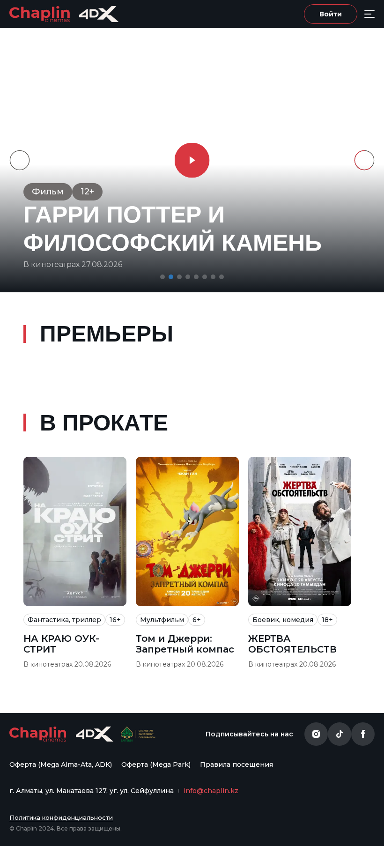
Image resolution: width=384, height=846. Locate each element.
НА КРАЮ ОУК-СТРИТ (61, 644)
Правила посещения (236, 764)
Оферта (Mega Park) (156, 764)
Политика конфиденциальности (61, 817)
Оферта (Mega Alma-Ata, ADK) (60, 764)
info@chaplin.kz (211, 790)
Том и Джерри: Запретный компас (185, 644)
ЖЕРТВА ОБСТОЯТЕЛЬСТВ (292, 644)
